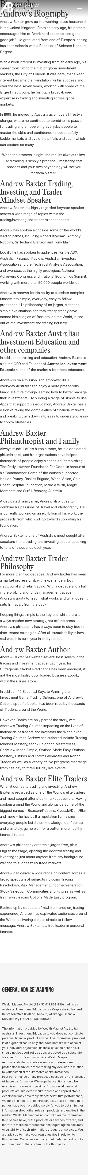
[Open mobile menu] (79, 8)
